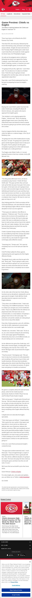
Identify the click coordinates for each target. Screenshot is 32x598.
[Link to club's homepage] (3, 8)
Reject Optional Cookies (16, 590)
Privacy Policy (14, 582)
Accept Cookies (16, 595)
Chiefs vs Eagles (15, 471)
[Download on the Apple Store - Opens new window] (10, 555)
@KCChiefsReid (24, 477)
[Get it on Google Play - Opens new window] (21, 556)
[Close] (30, 562)
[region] (16, 578)
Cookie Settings (16, 585)
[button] (16, 96)
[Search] (26, 9)
